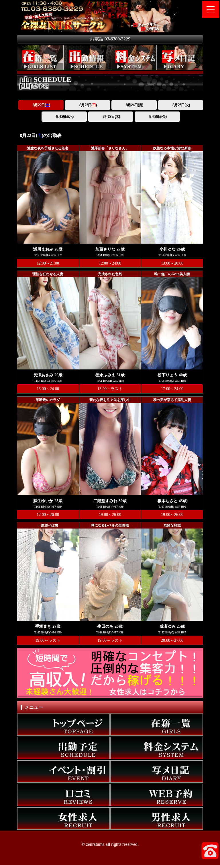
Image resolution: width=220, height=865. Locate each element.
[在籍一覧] (40, 58)
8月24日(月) (134, 105)
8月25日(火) (181, 105)
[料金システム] (133, 58)
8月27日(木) (111, 116)
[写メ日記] (180, 58)
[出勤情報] (87, 58)
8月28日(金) (157, 116)
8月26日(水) (64, 116)
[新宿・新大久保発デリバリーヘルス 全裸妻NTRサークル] (45, 3)
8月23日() (87, 105)
